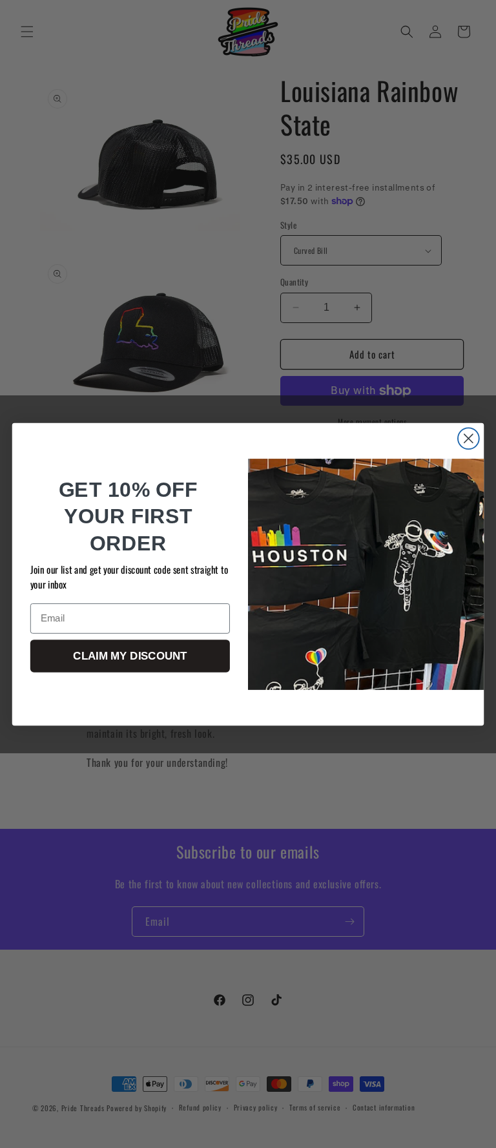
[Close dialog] (468, 438)
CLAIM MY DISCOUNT (130, 656)
